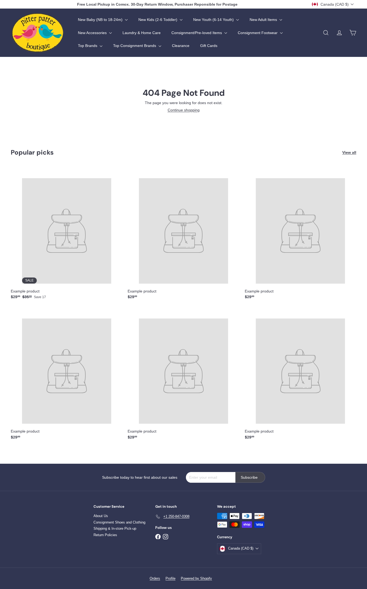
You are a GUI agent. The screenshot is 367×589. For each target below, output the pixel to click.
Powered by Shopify (196, 578)
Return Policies (105, 535)
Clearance (180, 45)
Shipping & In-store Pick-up (114, 528)
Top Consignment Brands (135, 45)
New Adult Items (264, 19)
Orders (155, 578)
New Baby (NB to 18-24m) (101, 19)
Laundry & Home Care (142, 33)
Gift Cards (208, 45)
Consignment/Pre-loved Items (197, 33)
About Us (100, 516)
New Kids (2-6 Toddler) (158, 19)
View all (349, 152)
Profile (170, 578)
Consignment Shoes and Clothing (119, 522)
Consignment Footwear (258, 33)
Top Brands (88, 45)
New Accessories (93, 33)
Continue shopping (184, 110)
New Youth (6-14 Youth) (214, 19)
